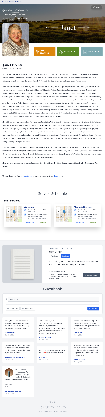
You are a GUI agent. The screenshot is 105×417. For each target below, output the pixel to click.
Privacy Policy (47, 408)
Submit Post (93, 308)
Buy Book (65, 256)
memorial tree (27, 176)
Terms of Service (58, 408)
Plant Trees (43, 222)
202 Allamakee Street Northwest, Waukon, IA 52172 (38, 217)
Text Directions (30, 222)
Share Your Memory (91, 275)
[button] (14, 212)
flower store (58, 176)
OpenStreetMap (54, 411)
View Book (54, 256)
